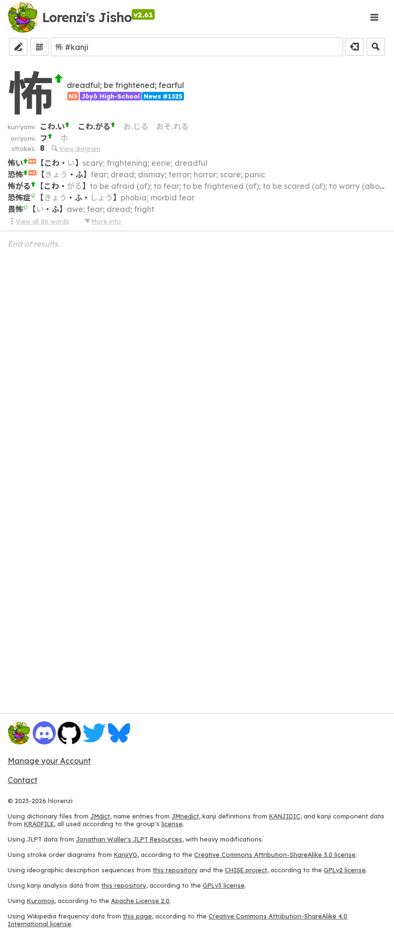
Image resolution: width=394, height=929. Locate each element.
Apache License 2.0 (140, 900)
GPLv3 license (224, 885)
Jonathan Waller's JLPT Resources (129, 839)
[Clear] (354, 46)
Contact (22, 780)
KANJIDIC (284, 816)
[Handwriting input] (18, 46)
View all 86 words (42, 221)
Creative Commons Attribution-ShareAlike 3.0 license (275, 854)
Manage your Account (49, 761)
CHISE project (246, 870)
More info (106, 221)
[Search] (375, 46)
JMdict (100, 816)
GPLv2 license (345, 870)
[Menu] (373, 17)
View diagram (79, 148)
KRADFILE (39, 824)
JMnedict (185, 816)
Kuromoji (40, 900)
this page (137, 916)
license (172, 824)
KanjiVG (125, 854)
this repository (175, 870)
